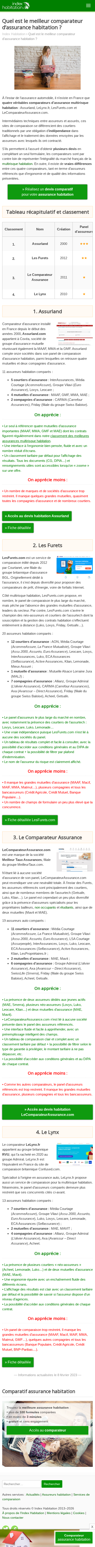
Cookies (78, 1513)
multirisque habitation (17, 164)
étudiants (66, 907)
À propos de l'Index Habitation (23, 1513)
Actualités (33, 1494)
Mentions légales (58, 1513)
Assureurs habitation (56, 1494)
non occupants (45, 907)
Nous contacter (12, 1517)
